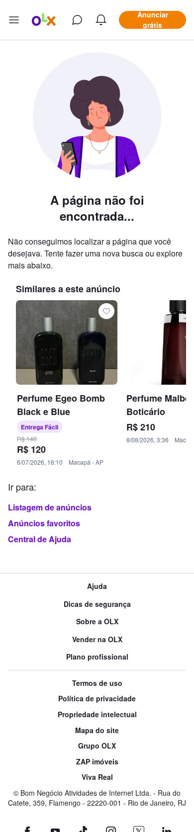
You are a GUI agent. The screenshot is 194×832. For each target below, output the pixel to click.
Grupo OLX (97, 745)
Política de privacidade (97, 698)
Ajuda (97, 586)
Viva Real (97, 777)
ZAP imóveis (97, 761)
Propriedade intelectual (97, 714)
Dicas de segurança (97, 604)
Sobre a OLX (97, 621)
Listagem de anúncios (50, 507)
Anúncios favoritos (44, 523)
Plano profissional (97, 657)
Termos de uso (97, 683)
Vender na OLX (97, 639)
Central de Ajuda (39, 539)
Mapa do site (97, 730)
